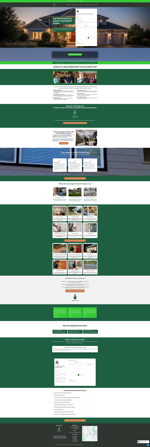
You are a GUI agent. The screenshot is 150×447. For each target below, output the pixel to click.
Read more (55, 314)
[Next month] (90, 26)
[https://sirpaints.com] (54, 5)
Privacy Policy (91, 444)
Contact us (87, 4)
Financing (73, 4)
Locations (95, 4)
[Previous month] (82, 26)
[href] (89, 433)
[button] (86, 20)
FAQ (84, 4)
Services (81, 4)
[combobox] (83, 43)
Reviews (77, 4)
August (85, 25)
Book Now (69, 4)
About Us (91, 4)
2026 (87, 25)
